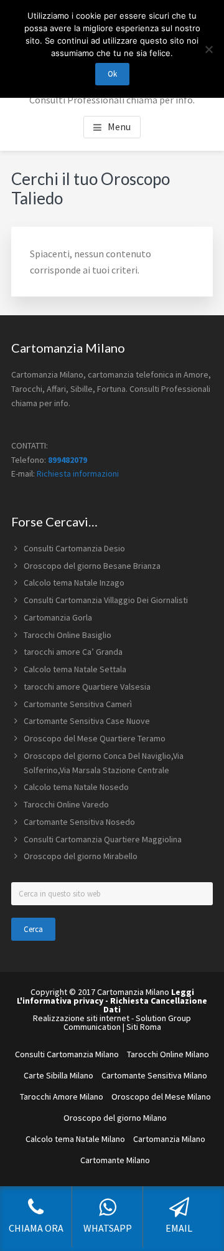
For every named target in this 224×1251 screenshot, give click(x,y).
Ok (112, 74)
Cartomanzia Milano (169, 1138)
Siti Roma (143, 1026)
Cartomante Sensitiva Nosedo (79, 821)
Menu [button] (119, 126)
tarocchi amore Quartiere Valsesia (87, 686)
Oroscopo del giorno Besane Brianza (92, 565)
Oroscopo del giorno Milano (115, 1117)
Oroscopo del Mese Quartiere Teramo (95, 738)
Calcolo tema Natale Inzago (74, 582)
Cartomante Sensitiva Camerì (78, 704)
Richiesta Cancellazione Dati (155, 1005)
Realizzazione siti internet (81, 1018)
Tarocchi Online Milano (168, 1054)
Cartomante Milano (115, 1160)
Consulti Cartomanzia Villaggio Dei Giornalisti (106, 600)
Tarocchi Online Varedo (66, 804)
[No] (208, 49)
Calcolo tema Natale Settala (75, 669)
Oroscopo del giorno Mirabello (81, 856)
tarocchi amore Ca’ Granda (73, 651)
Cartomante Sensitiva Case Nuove (87, 720)
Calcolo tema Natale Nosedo (76, 786)
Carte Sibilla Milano (58, 1075)
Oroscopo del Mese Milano (161, 1096)
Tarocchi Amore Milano (61, 1096)
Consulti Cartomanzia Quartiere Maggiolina (103, 839)
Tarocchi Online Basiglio (67, 634)
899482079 (67, 459)
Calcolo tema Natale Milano (75, 1138)
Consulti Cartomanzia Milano (67, 1054)
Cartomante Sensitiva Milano (154, 1075)
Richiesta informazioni (78, 473)
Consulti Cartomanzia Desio (74, 548)
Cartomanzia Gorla (58, 617)
